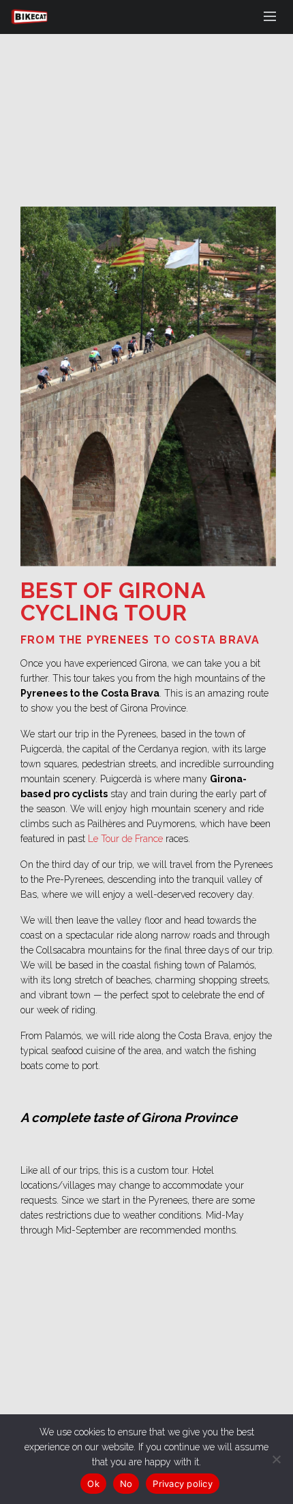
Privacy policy (183, 1483)
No (126, 1483)
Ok (93, 1483)
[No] (276, 1459)
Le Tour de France (125, 838)
